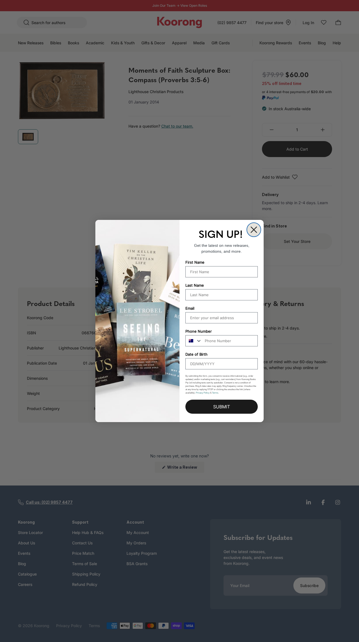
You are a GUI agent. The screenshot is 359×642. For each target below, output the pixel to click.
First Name (194, 262)
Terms (215, 393)
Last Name (194, 285)
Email (189, 308)
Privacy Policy (203, 393)
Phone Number (198, 331)
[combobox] (194, 340)
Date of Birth (196, 354)
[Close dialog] (254, 230)
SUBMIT (221, 406)
